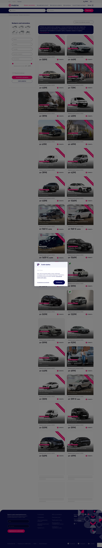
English (38, 270)
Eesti (42, 270)
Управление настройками (43, 282)
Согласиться (59, 282)
